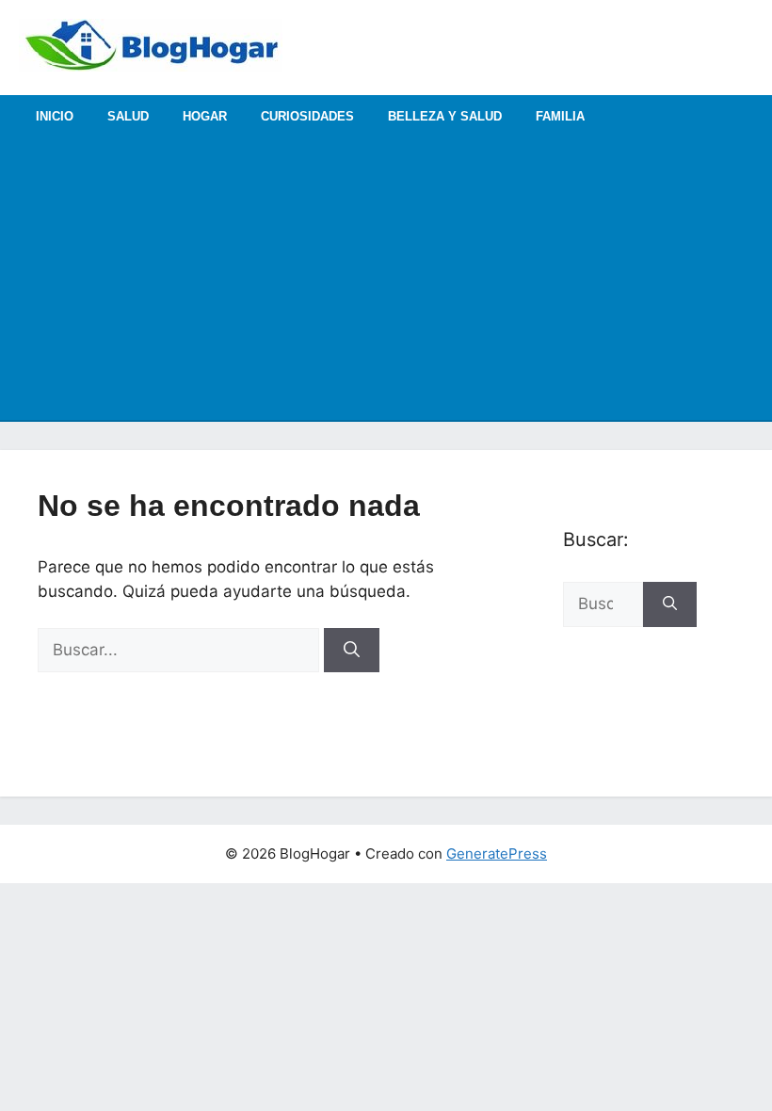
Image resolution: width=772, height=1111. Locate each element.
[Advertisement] (386, 279)
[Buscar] (351, 650)
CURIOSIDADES (307, 116)
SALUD (128, 116)
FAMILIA (560, 116)
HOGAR (205, 116)
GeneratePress (496, 853)
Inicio (54, 116)
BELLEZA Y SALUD (445, 116)
